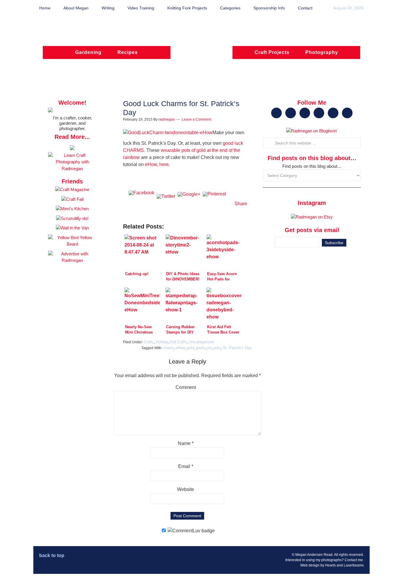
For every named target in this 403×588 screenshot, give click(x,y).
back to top (51, 555)
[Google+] (189, 204)
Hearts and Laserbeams (344, 565)
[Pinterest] (214, 204)
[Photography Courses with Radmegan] (72, 168)
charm (168, 348)
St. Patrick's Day (237, 348)
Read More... (72, 137)
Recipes (127, 52)
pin (209, 348)
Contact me (354, 560)
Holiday (162, 342)
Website (185, 489)
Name (186, 443)
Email (185, 466)
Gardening (88, 52)
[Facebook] (141, 203)
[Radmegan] (201, 55)
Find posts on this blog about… (312, 166)
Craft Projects (272, 52)
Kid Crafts (178, 342)
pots (217, 348)
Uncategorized (201, 342)
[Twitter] (165, 203)
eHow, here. (157, 164)
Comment (186, 387)
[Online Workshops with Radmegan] (72, 148)
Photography (321, 52)
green (200, 348)
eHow (180, 348)
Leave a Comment (196, 119)
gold (190, 348)
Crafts (149, 342)
